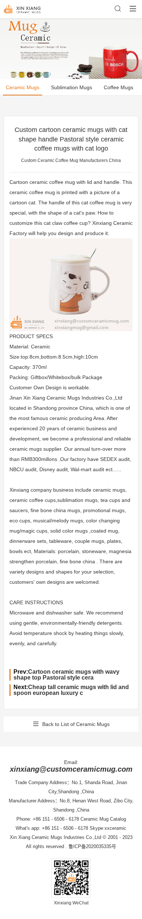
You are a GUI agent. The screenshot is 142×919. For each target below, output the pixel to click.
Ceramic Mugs (22, 87)
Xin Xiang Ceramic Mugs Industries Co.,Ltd (55, 837)
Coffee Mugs (118, 87)
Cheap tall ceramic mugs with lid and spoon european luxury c (71, 690)
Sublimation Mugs (71, 87)
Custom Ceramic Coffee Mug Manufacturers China (71, 160)
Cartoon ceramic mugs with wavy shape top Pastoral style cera (66, 675)
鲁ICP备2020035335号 (92, 846)
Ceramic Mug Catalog (103, 819)
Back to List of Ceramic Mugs (76, 724)
